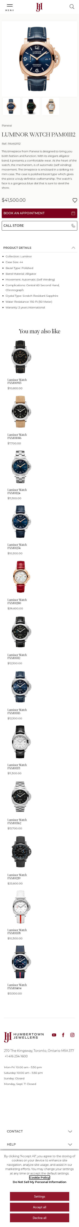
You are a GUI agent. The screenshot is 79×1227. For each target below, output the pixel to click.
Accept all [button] (39, 1207)
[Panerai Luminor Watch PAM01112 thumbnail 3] (50, 106)
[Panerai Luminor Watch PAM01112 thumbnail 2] (31, 106)
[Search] (69, 5)
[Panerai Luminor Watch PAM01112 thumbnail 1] (11, 106)
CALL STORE (13, 225)
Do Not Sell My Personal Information (39, 1182)
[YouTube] (54, 1034)
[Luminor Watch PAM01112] (39, 59)
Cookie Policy (40, 1177)
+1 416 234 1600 (16, 1056)
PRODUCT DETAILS (17, 247)
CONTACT (15, 1131)
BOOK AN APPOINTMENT (24, 213)
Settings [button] (39, 1196)
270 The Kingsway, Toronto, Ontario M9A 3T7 (39, 1051)
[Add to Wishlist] (74, 200)
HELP (11, 1144)
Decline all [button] (39, 1218)
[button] (10, 6)
